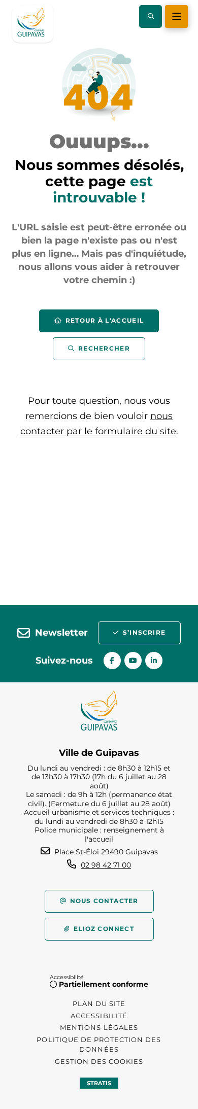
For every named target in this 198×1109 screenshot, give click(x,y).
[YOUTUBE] (133, 660)
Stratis (99, 1083)
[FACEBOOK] (112, 660)
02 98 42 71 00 (106, 865)
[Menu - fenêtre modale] (176, 16)
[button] (150, 16)
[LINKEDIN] (154, 660)
